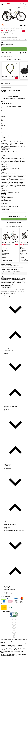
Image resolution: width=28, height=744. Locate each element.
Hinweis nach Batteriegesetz (10, 524)
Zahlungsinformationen (9, 350)
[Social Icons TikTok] (14, 635)
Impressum (6, 525)
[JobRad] (4, 599)
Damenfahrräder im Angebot (12, 267)
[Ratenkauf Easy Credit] (10, 602)
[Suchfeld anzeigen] (20, 4)
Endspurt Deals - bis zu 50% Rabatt (13, 1)
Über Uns (6, 467)
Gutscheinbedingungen (9, 528)
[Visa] (16, 599)
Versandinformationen (9, 349)
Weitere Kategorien (8, 593)
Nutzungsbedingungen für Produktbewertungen (14, 530)
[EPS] (21, 602)
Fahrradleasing (7, 351)
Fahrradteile (6, 592)
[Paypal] (10, 599)
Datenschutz (6, 523)
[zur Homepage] (7, 4)
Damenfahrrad (14, 265)
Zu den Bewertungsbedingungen (14, 106)
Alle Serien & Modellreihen (9, 589)
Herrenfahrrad (7, 586)
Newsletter (6, 409)
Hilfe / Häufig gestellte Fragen (10, 406)
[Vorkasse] (16, 602)
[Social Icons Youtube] (14, 626)
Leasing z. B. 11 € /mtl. (6, 34)
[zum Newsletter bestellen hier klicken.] (2, 276)
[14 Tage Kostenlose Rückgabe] (23, 53)
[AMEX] (4, 602)
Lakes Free (21, 267)
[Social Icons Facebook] (14, 621)
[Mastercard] (22, 599)
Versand (7, 32)
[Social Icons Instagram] (14, 630)
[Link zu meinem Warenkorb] (26, 4)
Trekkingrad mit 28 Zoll (6, 265)
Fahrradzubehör (7, 590)
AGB (5, 521)
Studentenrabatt (7, 465)
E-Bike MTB (6, 587)
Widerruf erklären (7, 527)
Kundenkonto (7, 407)
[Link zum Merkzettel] (23, 4)
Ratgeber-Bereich (7, 464)
